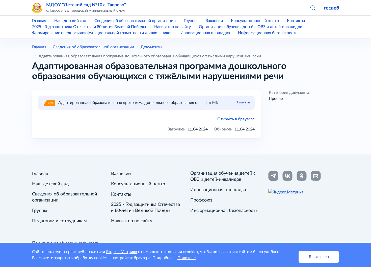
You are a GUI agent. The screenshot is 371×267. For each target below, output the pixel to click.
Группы (190, 21)
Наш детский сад (70, 21)
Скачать (243, 102)
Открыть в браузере (236, 119)
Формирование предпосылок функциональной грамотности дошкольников (102, 33)
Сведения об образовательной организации (135, 21)
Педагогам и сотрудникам (59, 221)
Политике (186, 258)
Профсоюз (201, 200)
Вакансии (214, 21)
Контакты (296, 21)
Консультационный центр (255, 21)
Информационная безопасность (267, 33)
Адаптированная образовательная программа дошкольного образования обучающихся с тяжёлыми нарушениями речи (169, 103)
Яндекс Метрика (121, 252)
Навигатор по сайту (172, 27)
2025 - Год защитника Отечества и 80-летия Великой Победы (89, 27)
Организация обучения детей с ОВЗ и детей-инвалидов (250, 27)
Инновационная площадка (205, 33)
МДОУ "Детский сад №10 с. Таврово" (86, 5)
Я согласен (319, 257)
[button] (313, 8)
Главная (39, 21)
